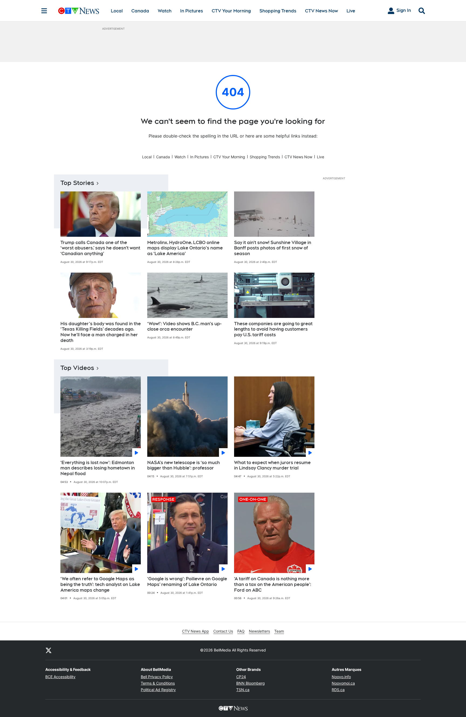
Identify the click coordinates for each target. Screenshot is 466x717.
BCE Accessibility (60, 676)
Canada (140, 10)
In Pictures (191, 10)
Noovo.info (341, 676)
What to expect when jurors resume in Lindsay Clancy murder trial (272, 465)
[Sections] (44, 10)
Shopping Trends (277, 10)
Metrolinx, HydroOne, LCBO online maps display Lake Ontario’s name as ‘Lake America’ (185, 248)
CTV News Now (321, 10)
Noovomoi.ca (343, 683)
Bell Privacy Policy (157, 676)
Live (351, 10)
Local (117, 10)
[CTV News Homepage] (78, 11)
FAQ (241, 631)
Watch (165, 10)
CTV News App (195, 631)
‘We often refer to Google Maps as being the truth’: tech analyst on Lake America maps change (100, 584)
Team (279, 631)
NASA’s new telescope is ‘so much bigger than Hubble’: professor (183, 465)
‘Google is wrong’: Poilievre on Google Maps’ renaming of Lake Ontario (187, 581)
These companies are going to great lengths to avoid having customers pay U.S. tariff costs (273, 329)
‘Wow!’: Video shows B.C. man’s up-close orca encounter (184, 326)
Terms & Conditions (158, 683)
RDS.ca (338, 689)
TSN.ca (242, 689)
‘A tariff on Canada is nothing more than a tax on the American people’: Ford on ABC (272, 584)
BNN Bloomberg (250, 683)
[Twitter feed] (48, 650)
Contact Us (223, 631)
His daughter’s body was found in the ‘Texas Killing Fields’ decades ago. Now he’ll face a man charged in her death (100, 332)
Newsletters (259, 631)
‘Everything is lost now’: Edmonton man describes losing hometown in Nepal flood (97, 468)
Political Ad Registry (158, 689)
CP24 (241, 676)
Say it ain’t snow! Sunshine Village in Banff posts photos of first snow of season (272, 248)
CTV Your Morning (231, 10)
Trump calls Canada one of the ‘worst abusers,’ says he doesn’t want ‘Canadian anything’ (100, 248)
